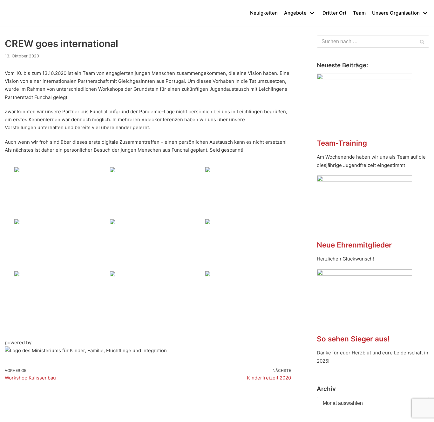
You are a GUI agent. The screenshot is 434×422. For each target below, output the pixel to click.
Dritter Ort (334, 13)
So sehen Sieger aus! (353, 338)
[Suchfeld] (422, 42)
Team (359, 13)
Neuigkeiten (264, 13)
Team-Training (342, 143)
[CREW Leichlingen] (14, 13)
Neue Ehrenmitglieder (354, 245)
